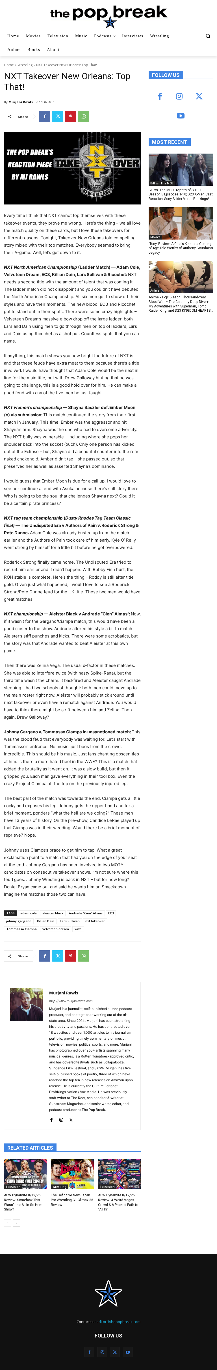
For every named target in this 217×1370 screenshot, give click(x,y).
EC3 (111, 913)
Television (13, 1187)
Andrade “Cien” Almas (86, 913)
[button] (208, 36)
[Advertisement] (183, 356)
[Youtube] (180, 116)
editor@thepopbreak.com (118, 1321)
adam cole (28, 913)
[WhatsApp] (83, 116)
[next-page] (16, 1223)
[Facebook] (44, 116)
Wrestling (25, 65)
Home (9, 65)
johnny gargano (18, 921)
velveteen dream (55, 929)
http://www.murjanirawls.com (71, 1001)
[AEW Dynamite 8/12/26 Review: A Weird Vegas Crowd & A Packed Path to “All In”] (119, 1174)
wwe (78, 929)
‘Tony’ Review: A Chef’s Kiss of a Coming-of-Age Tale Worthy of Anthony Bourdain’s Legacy (181, 248)
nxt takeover (95, 921)
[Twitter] (57, 116)
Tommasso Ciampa (21, 929)
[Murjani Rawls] (26, 1056)
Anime (154, 290)
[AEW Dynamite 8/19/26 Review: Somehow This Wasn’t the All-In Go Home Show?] (25, 1174)
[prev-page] (7, 1223)
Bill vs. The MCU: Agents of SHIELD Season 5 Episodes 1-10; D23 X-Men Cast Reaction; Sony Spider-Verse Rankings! (181, 194)
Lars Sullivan (70, 921)
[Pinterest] (70, 116)
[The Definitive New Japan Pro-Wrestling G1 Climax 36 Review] (72, 1174)
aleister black (52, 913)
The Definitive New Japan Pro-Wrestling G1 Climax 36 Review (72, 1200)
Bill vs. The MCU (161, 183)
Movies (155, 237)
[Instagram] (61, 1119)
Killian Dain (45, 921)
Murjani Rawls (20, 102)
